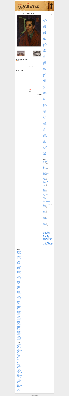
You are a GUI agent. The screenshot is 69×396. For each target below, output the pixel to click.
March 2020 (44, 49)
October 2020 (44, 43)
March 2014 (44, 110)
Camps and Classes (45, 169)
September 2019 (19, 273)
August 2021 (18, 261)
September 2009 (19, 340)
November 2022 (45, 26)
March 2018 (44, 69)
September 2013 (45, 115)
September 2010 (45, 146)
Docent (18, 363)
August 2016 (44, 85)
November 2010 (19, 332)
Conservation (44, 174)
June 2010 (18, 335)
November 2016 (19, 292)
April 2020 (18, 270)
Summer (49, 242)
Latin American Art (19, 373)
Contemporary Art (49, 234)
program (44, 241)
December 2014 (19, 305)
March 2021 (44, 39)
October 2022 (44, 27)
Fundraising (44, 207)
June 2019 (44, 56)
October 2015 (44, 94)
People (43, 216)
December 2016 (45, 82)
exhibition (48, 237)
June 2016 (44, 87)
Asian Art (18, 351)
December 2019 (45, 51)
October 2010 (44, 145)
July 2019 (44, 55)
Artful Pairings (19, 348)
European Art (44, 182)
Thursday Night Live (45, 224)
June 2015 (44, 97)
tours (51, 244)
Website (30, 91)
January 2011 (19, 331)
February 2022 (44, 30)
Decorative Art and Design (46, 181)
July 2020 (18, 268)
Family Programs (19, 366)
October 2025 (19, 250)
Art (43, 229)
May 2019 (44, 57)
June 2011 (18, 328)
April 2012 (44, 130)
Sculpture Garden (45, 218)
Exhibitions (18, 365)
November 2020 (19, 266)
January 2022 (44, 31)
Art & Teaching (44, 163)
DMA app (44, 189)
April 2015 (44, 99)
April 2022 (18, 257)
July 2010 (44, 148)
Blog (17, 10)
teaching (47, 244)
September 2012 (19, 320)
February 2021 (19, 264)
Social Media (44, 219)
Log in (18, 389)
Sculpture (44, 185)
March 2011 (44, 141)
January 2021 (19, 265)
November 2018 (45, 62)
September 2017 (45, 74)
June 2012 (44, 128)
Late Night (50, 239)
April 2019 (44, 58)
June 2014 (18, 308)
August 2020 (44, 45)
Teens (18, 384)
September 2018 (45, 64)
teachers (49, 243)
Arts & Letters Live (19, 350)
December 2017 (19, 285)
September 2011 (45, 136)
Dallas (18, 359)
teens (49, 244)
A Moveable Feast (45, 160)
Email (30, 89)
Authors (24, 10)
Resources (44, 217)
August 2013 (44, 116)
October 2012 (19, 319)
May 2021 (44, 37)
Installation (18, 371)
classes (44, 195)
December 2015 (45, 92)
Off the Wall (44, 200)
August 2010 (44, 147)
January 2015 (19, 304)
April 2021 (44, 38)
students (46, 242)
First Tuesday (44, 198)
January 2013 (44, 122)
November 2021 (45, 32)
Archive (44, 162)
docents (46, 237)
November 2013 (19, 312)
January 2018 (19, 284)
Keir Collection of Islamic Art (20, 372)
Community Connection (45, 173)
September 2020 (45, 44)
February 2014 (44, 111)
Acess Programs (19, 344)
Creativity (44, 175)
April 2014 (44, 109)
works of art (48, 245)
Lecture (18, 374)
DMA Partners (44, 191)
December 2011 (44, 133)
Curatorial (18, 358)
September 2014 (45, 105)
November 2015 (45, 93)
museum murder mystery (20, 377)
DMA (48, 236)
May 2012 (44, 129)
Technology (44, 223)
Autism (43, 167)
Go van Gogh (45, 238)
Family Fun (44, 205)
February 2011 (44, 142)
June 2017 (18, 288)
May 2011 (44, 139)
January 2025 (44, 19)
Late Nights (44, 211)
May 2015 (44, 98)
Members (44, 213)
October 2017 (44, 73)
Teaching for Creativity (45, 222)
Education (18, 364)
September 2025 (45, 18)
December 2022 (45, 25)
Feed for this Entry (19, 60)
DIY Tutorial (44, 188)
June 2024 (44, 21)
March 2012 (18, 323)
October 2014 (44, 104)
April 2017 (18, 289)
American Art (44, 178)
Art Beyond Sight (45, 194)
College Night (44, 172)
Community (48, 232)
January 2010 (44, 153)
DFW (17, 360)
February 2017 (44, 80)
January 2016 (44, 91)
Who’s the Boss (27, 13)
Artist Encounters (45, 225)
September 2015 (19, 300)
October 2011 (44, 135)
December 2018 (45, 61)
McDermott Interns (48, 240)
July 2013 (44, 117)
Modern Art (44, 184)
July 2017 (44, 76)
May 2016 (44, 88)
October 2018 (44, 63)
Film (43, 197)
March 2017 (44, 79)
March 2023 (44, 24)
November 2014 (45, 103)
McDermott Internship (19, 375)
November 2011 (44, 134)
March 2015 (44, 100)
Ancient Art (44, 179)
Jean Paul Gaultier (45, 239)
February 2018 (44, 70)
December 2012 (45, 123)
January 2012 (19, 324)
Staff (17, 382)
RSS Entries (32, 395)
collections (44, 232)
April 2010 (18, 336)
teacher (46, 243)
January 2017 (44, 81)
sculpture (44, 242)
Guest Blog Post (19, 370)
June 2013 (44, 118)
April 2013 (18, 316)
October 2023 (19, 253)
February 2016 (19, 297)
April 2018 (44, 68)
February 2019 (19, 277)
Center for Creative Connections (48, 231)
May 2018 (44, 67)
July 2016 (44, 86)
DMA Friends (44, 190)
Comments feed (19, 390)
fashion (51, 237)
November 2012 (45, 124)
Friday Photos (44, 206)
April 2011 (44, 140)
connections (44, 234)
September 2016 (19, 293)
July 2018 (18, 281)
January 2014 (44, 112)
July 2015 (18, 301)
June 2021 (18, 262)
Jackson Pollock (50, 238)
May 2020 (18, 269)
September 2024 (45, 20)
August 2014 (44, 106)
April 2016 (18, 296)
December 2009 (45, 154)
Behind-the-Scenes (45, 168)
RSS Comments (36, 395)
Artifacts (18, 349)
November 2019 (45, 52)
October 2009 (19, 339)
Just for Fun (44, 210)
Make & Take (44, 212)
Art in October (45, 166)
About (21, 10)
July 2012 (44, 127)
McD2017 (44, 240)
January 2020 (44, 50)
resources (49, 241)
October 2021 (44, 33)
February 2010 (44, 152)
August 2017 (44, 75)
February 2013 (44, 121)
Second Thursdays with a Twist (46, 201)
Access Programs (45, 161)
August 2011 (18, 327)
